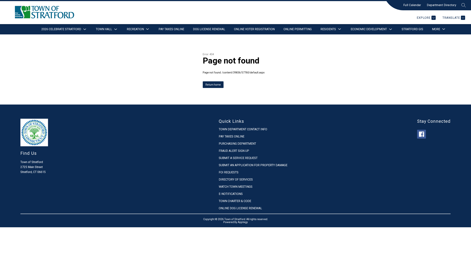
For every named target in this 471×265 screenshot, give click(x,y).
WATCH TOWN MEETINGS (235, 186)
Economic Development (369, 29)
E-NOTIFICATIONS (231, 194)
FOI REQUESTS (228, 172)
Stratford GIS (412, 29)
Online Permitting (298, 29)
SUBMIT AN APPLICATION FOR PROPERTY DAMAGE (253, 165)
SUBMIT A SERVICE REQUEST (238, 158)
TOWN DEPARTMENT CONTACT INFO (243, 129)
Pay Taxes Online (171, 29)
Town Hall (104, 29)
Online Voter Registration (254, 29)
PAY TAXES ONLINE (231, 136)
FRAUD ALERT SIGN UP (234, 151)
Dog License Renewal (209, 29)
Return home (213, 84)
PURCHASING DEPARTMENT (237, 143)
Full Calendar (412, 5)
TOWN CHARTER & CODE (235, 201)
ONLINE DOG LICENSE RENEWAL (240, 208)
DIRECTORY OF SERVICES (236, 179)
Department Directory (441, 5)
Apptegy (243, 222)
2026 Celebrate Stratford (61, 29)
